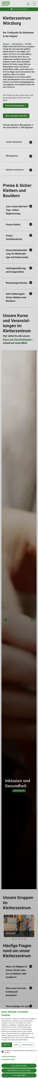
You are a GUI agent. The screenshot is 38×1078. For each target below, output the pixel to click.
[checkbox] (19, 1052)
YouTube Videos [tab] (27, 1045)
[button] (19, 1056)
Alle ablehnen (19, 1075)
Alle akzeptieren (19, 1066)
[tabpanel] (19, 1055)
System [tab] (15, 1045)
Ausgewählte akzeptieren (19, 1070)
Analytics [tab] (6, 1045)
